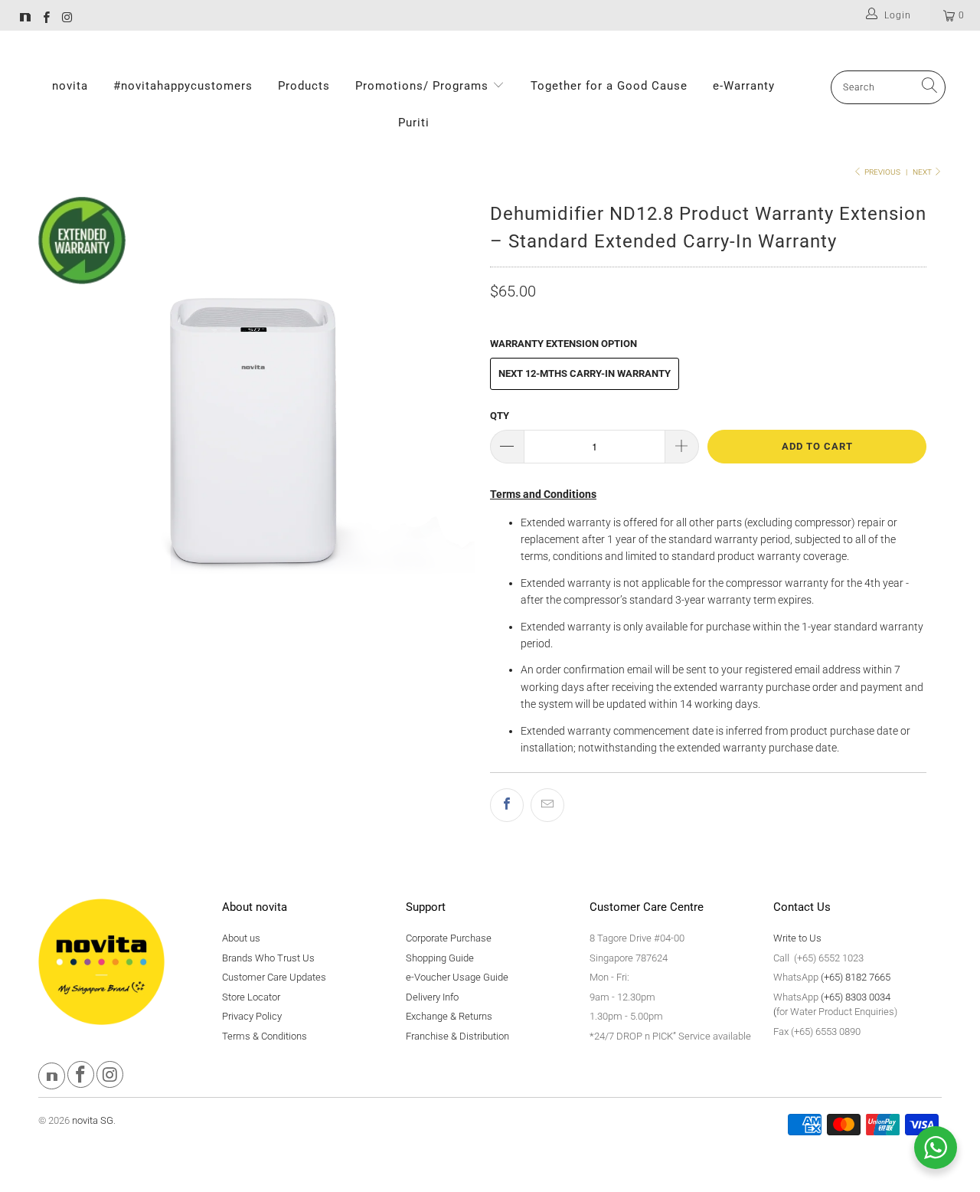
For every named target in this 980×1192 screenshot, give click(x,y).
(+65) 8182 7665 (855, 977)
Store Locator (251, 997)
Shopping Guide (440, 958)
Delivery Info (432, 997)
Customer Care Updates (274, 977)
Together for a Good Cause (609, 86)
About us (241, 938)
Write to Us (797, 938)
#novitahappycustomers (183, 86)
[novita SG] (25, 19)
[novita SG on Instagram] (66, 19)
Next (923, 172)
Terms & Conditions (264, 1036)
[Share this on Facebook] (507, 805)
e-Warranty (744, 86)
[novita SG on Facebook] (45, 19)
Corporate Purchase (449, 938)
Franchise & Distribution (457, 1036)
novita (70, 86)
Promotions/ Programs (423, 86)
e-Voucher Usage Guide (457, 977)
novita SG (92, 1120)
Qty (499, 415)
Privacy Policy (252, 1016)
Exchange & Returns (449, 1016)
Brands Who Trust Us (268, 958)
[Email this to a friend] (547, 805)
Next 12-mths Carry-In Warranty (584, 373)
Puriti (414, 122)
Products (304, 86)
